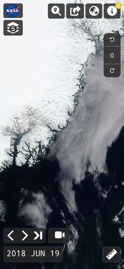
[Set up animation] (58, 235)
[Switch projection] (93, 11)
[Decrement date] (11, 235)
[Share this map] (75, 11)
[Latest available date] (38, 235)
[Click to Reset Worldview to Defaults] (13, 10)
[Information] (112, 11)
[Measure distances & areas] (112, 254)
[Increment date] (24, 235)
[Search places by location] (56, 11)
